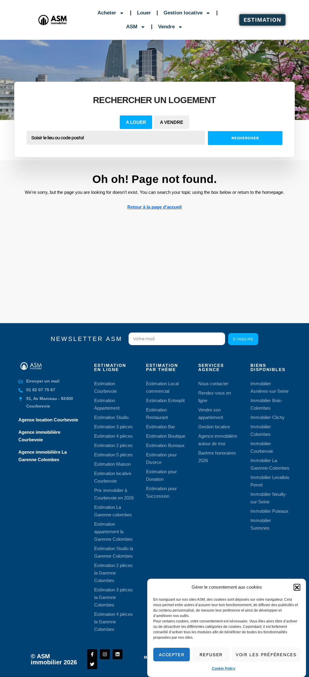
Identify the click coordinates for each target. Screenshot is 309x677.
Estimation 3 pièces (113, 426)
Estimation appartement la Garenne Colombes (113, 531)
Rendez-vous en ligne (214, 396)
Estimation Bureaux (165, 445)
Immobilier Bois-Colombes (266, 404)
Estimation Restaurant (157, 413)
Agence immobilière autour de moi (217, 439)
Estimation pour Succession (161, 492)
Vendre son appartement (210, 413)
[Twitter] (92, 664)
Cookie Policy (223, 668)
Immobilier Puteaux (269, 511)
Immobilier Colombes (260, 430)
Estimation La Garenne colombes (113, 511)
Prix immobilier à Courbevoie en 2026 (114, 494)
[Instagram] (105, 654)
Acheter (106, 13)
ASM (131, 27)
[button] (297, 587)
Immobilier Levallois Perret (269, 481)
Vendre (166, 27)
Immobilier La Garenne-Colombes (269, 464)
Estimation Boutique (165, 436)
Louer (144, 13)
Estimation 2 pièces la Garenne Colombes (113, 573)
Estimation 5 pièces (113, 454)
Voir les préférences (266, 654)
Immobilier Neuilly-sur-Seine (268, 498)
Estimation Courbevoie (105, 387)
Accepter (171, 654)
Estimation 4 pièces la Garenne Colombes (113, 622)
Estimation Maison (112, 464)
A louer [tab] (136, 122)
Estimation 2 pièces (113, 445)
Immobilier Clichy (267, 417)
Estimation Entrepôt (165, 400)
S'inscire (243, 339)
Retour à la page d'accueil (154, 206)
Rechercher (245, 138)
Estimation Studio (111, 417)
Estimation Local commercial (162, 387)
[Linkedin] (118, 654)
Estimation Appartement (106, 404)
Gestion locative (183, 13)
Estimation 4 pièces (113, 436)
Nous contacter (213, 383)
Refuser (210, 654)
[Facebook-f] (92, 654)
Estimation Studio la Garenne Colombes (113, 552)
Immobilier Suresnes (260, 524)
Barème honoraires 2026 (217, 456)
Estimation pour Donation (161, 475)
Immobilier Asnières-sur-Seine (269, 387)
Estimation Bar (160, 426)
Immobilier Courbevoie (261, 447)
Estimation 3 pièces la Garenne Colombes (113, 597)
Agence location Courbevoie (48, 419)
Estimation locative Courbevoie (112, 477)
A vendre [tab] (171, 122)
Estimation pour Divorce (161, 458)
